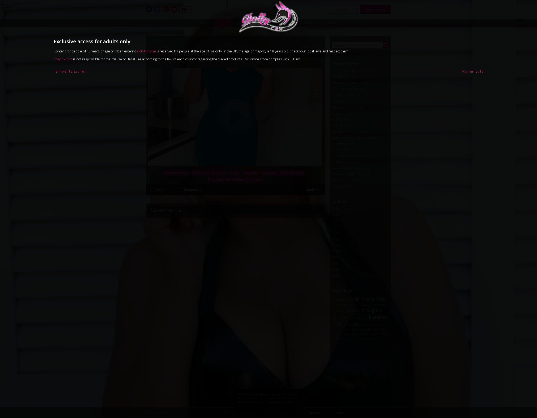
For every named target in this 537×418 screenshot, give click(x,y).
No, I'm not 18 (472, 71)
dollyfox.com (146, 51)
